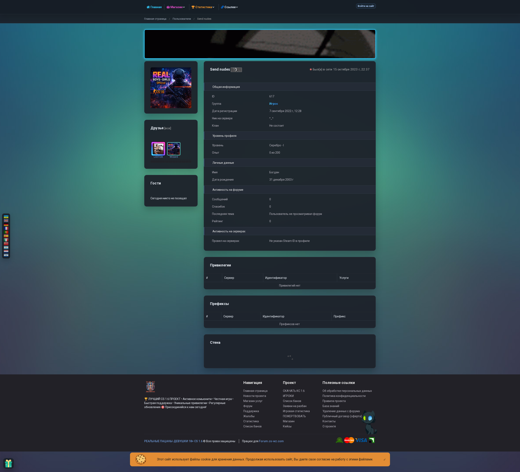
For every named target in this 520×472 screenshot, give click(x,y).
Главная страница (155, 18)
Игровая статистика (296, 411)
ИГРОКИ (288, 396)
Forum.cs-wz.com (271, 441)
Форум (247, 406)
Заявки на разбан (295, 406)
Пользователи (182, 18)
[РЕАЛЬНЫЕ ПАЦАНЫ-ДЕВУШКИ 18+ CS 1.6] (150, 388)
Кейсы (287, 426)
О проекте (329, 426)
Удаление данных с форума (341, 411)
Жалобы (249, 416)
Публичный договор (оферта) (342, 416)
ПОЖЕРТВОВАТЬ (294, 416)
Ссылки (230, 7)
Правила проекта (334, 401)
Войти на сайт (366, 6)
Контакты (329, 421)
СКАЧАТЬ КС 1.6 (294, 390)
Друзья (161, 128)
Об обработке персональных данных (347, 390)
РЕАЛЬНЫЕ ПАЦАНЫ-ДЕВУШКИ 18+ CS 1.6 (173, 441)
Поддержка (251, 411)
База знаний (331, 406)
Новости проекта (254, 396)
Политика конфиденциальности (344, 396)
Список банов (252, 426)
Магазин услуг (253, 401)
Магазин (289, 421)
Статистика (251, 421)
